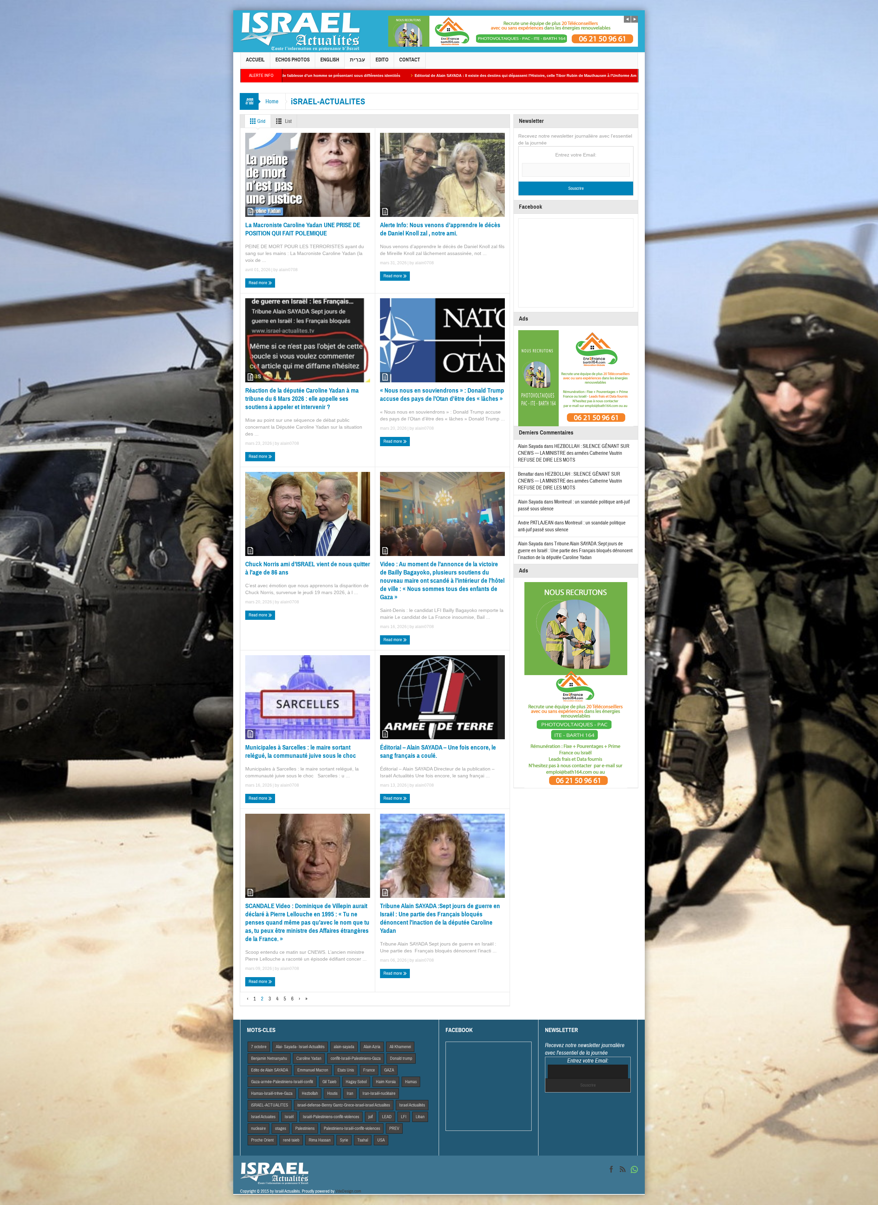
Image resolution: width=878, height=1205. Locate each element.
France (369, 1070)
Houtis (332, 1093)
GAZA (389, 1070)
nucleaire (258, 1128)
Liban (420, 1117)
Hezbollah (310, 1093)
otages (280, 1128)
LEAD (387, 1117)
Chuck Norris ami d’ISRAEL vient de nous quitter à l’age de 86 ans (307, 568)
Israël (289, 1117)
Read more (258, 283)
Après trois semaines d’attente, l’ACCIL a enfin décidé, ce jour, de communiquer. (573, 75)
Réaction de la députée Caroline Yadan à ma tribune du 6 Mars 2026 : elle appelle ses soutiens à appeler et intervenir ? (302, 398)
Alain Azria (372, 1047)
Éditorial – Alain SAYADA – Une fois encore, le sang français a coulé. (438, 751)
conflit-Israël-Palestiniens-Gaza (356, 1058)
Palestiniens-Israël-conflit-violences (352, 1128)
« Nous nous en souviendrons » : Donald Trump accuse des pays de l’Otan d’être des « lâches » (442, 394)
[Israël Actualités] (300, 31)
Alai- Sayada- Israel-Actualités (300, 1047)
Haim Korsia (386, 1082)
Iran (350, 1093)
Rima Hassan (320, 1140)
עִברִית (357, 60)
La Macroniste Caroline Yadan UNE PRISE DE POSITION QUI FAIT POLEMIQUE (302, 229)
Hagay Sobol (356, 1082)
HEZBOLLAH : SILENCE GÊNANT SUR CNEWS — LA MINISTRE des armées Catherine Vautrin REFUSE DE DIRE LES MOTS (573, 453)
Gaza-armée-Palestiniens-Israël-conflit (282, 1082)
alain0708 (288, 269)
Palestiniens (305, 1128)
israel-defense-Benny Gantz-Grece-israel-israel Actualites (343, 1105)
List (288, 121)
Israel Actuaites (263, 1117)
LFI (403, 1117)
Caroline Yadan (308, 1058)
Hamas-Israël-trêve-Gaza (272, 1093)
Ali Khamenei (400, 1047)
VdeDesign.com (348, 1191)
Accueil (255, 60)
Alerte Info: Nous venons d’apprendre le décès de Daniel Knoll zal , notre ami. (440, 229)
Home (271, 101)
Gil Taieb (329, 1082)
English (329, 60)
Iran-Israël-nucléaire (379, 1093)
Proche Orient (262, 1140)
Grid (260, 121)
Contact (409, 60)
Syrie (344, 1140)
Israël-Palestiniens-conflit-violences (331, 1117)
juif (370, 1117)
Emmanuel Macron (312, 1070)
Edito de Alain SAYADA (269, 1070)
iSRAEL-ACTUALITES (269, 1105)
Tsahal (362, 1140)
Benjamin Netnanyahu (269, 1058)
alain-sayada (344, 1047)
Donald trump (401, 1058)
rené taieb (291, 1140)
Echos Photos (292, 60)
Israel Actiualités (412, 1105)
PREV (394, 1128)
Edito (382, 60)
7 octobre (258, 1047)
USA (381, 1140)
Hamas (411, 1082)
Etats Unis (345, 1070)
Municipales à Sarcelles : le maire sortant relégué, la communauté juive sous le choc (300, 751)
